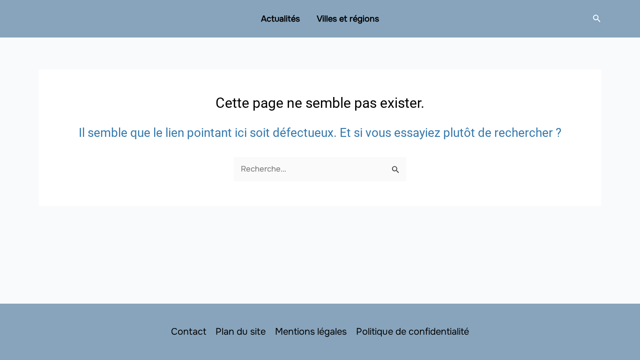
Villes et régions (348, 19)
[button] (597, 19)
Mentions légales (311, 332)
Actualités (280, 19)
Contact (188, 332)
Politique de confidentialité (412, 332)
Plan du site (241, 332)
